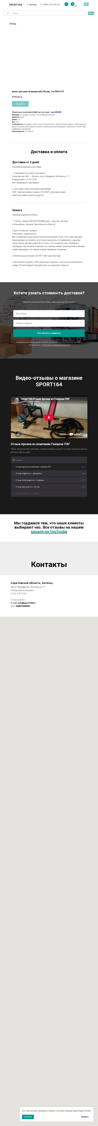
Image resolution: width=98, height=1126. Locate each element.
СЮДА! (58, 112)
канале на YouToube (49, 531)
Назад (12, 23)
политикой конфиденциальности (56, 345)
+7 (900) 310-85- (48, 4)
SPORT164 (15, 4)
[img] (66, 4)
